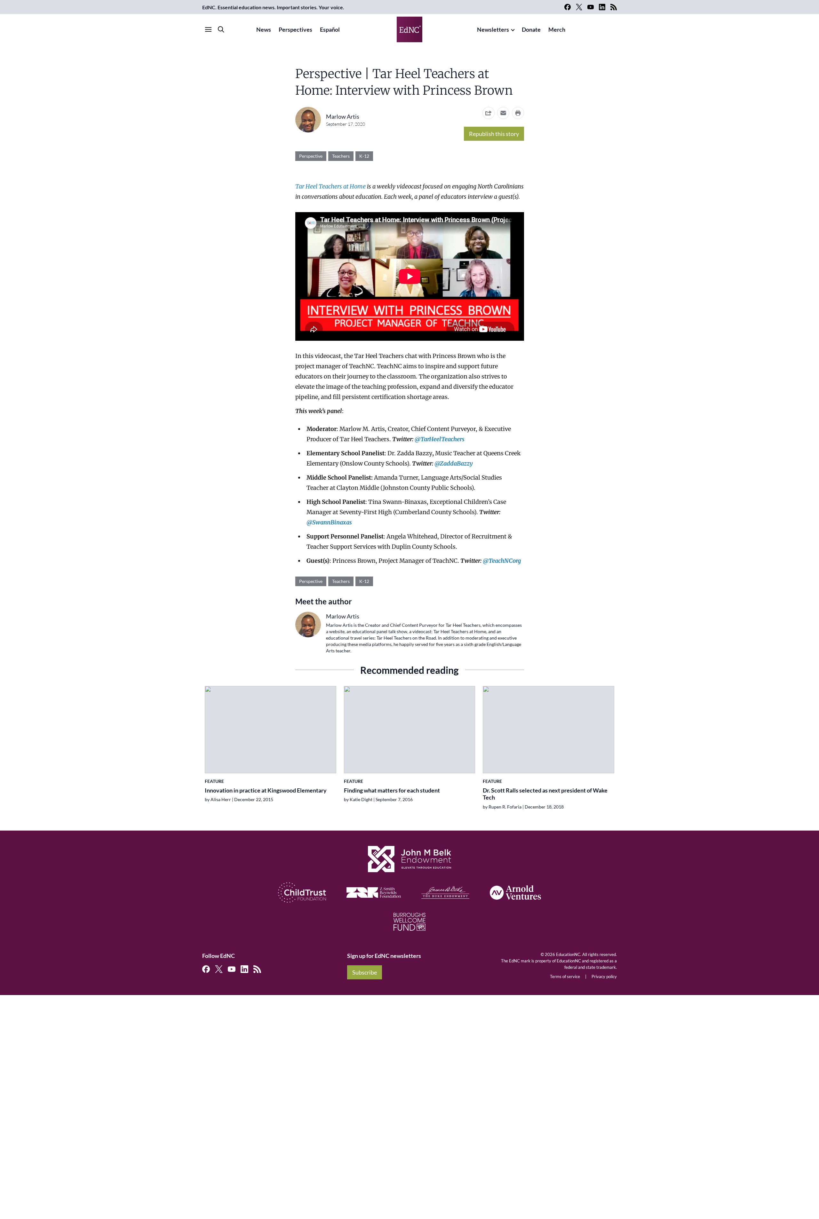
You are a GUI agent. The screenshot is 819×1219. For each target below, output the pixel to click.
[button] (503, 113)
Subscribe (364, 972)
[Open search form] (221, 29)
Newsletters (493, 29)
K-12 (364, 156)
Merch (556, 29)
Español (330, 29)
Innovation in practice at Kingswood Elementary (266, 790)
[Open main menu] (208, 29)
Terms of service (565, 976)
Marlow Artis (342, 116)
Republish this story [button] (494, 133)
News (263, 29)
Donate (531, 29)
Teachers (341, 156)
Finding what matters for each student (392, 790)
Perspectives (295, 29)
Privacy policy (604, 976)
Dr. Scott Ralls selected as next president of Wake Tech (545, 794)
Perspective (310, 156)
